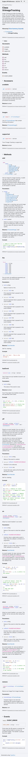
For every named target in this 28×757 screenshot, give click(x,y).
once (17, 673)
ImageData (11, 171)
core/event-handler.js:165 (13, 505)
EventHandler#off (19, 556)
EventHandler (8, 31)
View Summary (13, 28)
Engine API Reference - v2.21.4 (11, 1)
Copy (23, 243)
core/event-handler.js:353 (13, 412)
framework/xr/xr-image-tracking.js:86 (16, 251)
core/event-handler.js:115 (13, 595)
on (16, 593)
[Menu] (24, 1)
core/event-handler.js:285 (13, 362)
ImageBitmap (12, 166)
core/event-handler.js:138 (13, 675)
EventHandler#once (8, 446)
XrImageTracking (6, 5)
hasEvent (18, 410)
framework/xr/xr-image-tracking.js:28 (16, 748)
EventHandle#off (6, 447)
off (16, 503)
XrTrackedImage (15, 116)
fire (16, 360)
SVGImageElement (13, 169)
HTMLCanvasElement (13, 167)
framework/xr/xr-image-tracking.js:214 (16, 128)
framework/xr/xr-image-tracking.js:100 (16, 710)
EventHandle (5, 444)
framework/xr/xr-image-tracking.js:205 (16, 106)
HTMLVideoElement (13, 170)
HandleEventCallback (8, 424)
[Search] (21, 1)
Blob (10, 164)
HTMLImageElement (13, 168)
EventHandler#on (21, 444)
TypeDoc (12, 755)
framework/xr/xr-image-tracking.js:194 (16, 148)
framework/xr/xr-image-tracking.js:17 (16, 37)
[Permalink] (11, 44)
